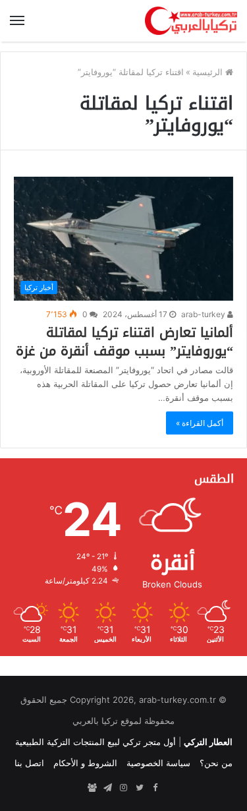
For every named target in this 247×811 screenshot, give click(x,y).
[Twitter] (140, 788)
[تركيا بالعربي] (191, 21)
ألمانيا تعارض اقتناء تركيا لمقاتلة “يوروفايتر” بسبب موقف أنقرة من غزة (124, 341)
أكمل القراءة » (199, 423)
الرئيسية (208, 72)
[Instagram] (124, 788)
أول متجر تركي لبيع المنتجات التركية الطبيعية (95, 741)
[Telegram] (108, 788)
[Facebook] (155, 788)
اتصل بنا (29, 763)
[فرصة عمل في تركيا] (92, 788)
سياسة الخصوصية (158, 763)
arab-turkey (204, 314)
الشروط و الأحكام (85, 763)
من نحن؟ (216, 763)
